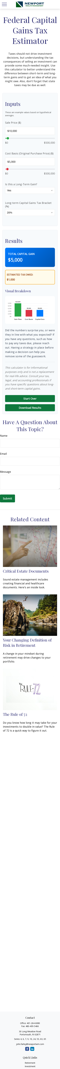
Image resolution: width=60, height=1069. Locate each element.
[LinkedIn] (32, 1049)
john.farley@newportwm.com (30, 1044)
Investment (30, 1066)
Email (3, 453)
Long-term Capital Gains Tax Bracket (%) (28, 204)
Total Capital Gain (21, 254)
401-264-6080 (33, 1023)
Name (3, 435)
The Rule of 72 (15, 714)
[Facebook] (27, 1049)
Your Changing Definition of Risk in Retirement (27, 642)
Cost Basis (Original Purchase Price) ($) (29, 153)
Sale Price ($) (13, 122)
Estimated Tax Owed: (20, 274)
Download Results (30, 407)
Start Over (30, 398)
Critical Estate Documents (26, 571)
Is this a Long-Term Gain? (21, 184)
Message (5, 471)
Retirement (30, 1062)
